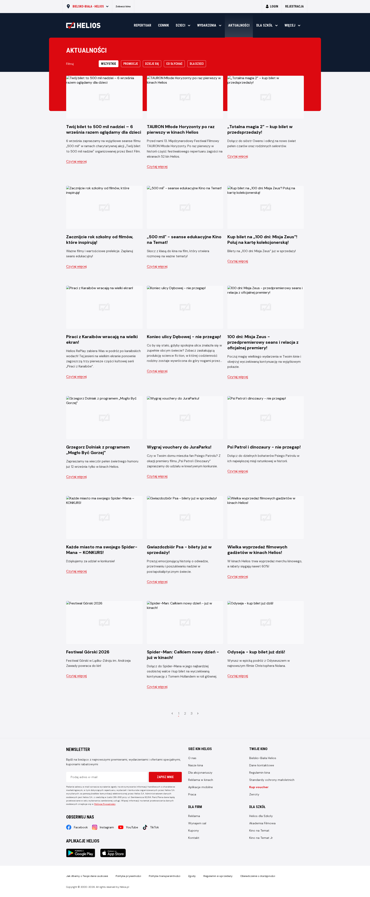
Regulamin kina (259, 772)
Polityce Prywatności (104, 804)
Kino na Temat (259, 830)
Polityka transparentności (164, 876)
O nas (192, 758)
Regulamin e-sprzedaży (218, 876)
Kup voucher (259, 787)
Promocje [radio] (130, 63)
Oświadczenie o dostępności (257, 876)
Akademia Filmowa (262, 823)
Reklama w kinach (200, 780)
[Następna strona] (198, 713)
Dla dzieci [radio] (197, 63)
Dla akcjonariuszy (200, 772)
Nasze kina (195, 765)
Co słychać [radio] (174, 63)
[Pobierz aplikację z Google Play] (80, 853)
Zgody (192, 876)
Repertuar (142, 25)
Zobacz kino (123, 6)
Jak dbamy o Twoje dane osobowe (87, 876)
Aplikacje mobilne (200, 787)
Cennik (163, 25)
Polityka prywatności (128, 876)
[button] (87, 6)
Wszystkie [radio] (108, 63)
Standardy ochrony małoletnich (271, 780)
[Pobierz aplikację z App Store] (113, 853)
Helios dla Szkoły (261, 816)
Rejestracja (294, 6)
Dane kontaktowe (261, 765)
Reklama (194, 816)
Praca (192, 794)
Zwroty (254, 794)
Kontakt (193, 838)
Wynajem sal (197, 823)
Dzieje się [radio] (152, 63)
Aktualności (238, 25)
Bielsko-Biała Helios (262, 758)
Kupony (193, 830)
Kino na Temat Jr (261, 838)
